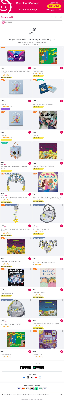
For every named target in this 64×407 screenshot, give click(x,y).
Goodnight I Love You (39, 292)
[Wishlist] (61, 17)
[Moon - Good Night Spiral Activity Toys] (48, 246)
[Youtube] (36, 377)
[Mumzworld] (7, 17)
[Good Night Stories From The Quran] (48, 151)
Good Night (4, 104)
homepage (39, 42)
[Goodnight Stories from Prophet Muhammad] (48, 308)
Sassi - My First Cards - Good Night (43, 104)
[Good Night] (16, 88)
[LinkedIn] (40, 377)
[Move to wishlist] (31, 47)
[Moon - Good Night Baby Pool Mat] (16, 308)
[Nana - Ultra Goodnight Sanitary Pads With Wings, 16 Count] (16, 56)
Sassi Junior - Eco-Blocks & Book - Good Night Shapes (14, 167)
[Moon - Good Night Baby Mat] (48, 213)
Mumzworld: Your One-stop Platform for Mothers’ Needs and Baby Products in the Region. (25, 394)
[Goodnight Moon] (48, 56)
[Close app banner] (63, 1)
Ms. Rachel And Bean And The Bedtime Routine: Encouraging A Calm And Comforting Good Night (47, 198)
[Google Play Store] (38, 367)
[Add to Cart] (29, 68)
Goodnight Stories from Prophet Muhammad (46, 323)
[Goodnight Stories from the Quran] (16, 246)
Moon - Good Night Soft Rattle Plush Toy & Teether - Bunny (15, 230)
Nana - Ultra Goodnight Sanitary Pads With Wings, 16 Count (15, 72)
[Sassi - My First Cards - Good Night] (48, 88)
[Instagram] (28, 377)
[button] (53, 17)
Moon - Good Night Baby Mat (41, 229)
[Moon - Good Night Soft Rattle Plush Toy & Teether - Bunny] (16, 213)
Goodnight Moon (38, 71)
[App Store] (25, 367)
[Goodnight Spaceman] (16, 277)
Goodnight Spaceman (7, 293)
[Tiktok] (32, 377)
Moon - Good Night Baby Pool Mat (11, 324)
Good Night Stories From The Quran (43, 166)
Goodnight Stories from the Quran (10, 261)
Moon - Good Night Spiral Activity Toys (44, 262)
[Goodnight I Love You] (48, 277)
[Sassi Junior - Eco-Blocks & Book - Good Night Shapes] (16, 151)
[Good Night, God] (48, 339)
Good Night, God (37, 354)
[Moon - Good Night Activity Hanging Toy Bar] (16, 182)
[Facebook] (24, 377)
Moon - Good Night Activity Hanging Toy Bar (14, 197)
